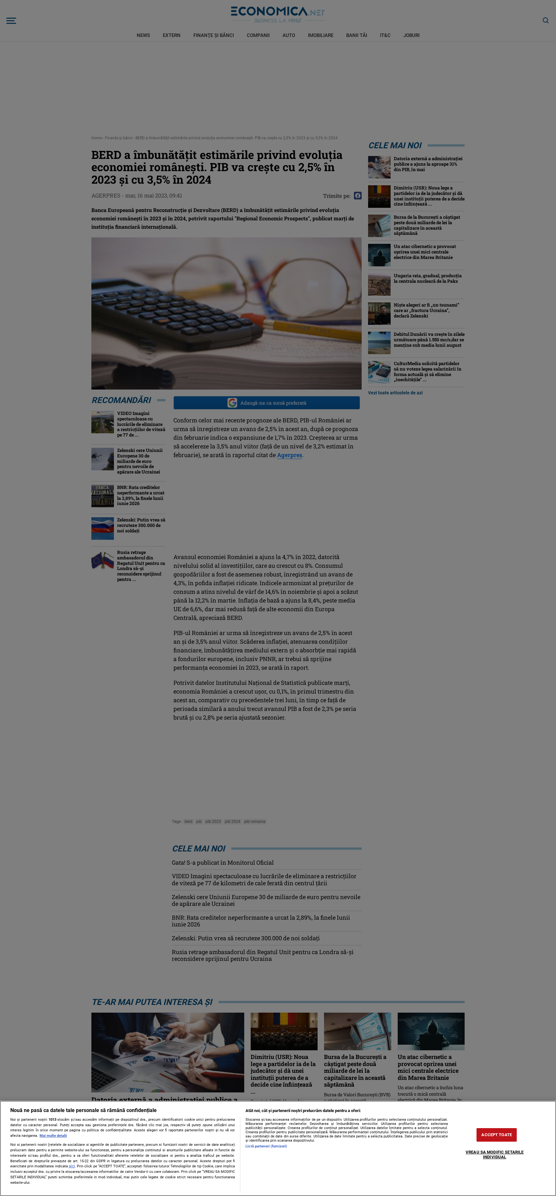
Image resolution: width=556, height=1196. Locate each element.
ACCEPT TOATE (496, 1134)
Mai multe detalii (53, 1136)
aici (72, 1166)
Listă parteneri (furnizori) (266, 1146)
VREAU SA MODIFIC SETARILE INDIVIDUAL (495, 1155)
